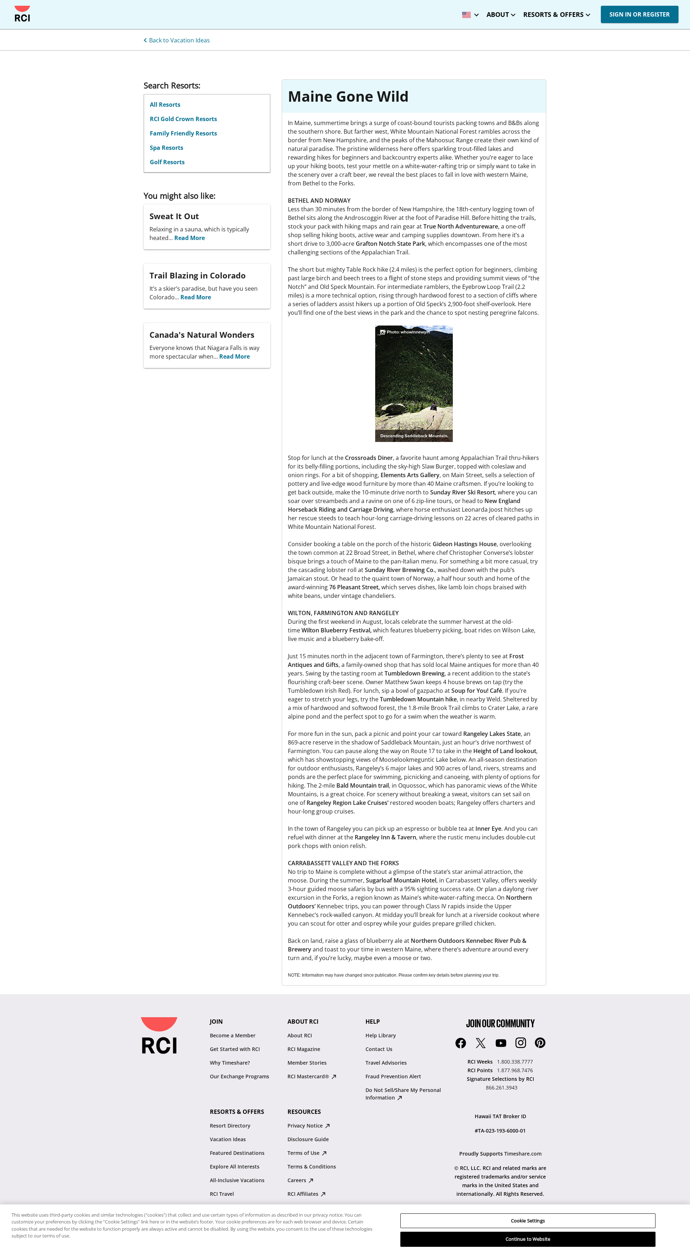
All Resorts (165, 105)
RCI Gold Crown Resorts (183, 119)
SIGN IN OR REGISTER (640, 14)
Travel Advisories (386, 1062)
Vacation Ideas (228, 1139)
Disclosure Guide (308, 1139)
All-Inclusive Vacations (237, 1180)
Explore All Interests (234, 1166)
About (498, 14)
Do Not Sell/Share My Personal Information (403, 1094)
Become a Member (233, 1035)
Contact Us (378, 1049)
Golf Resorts (167, 162)
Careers (298, 1180)
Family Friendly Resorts (183, 133)
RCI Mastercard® (309, 1076)
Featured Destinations (237, 1152)
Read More (189, 238)
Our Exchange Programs (239, 1076)
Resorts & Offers (553, 14)
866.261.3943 (502, 1087)
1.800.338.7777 (515, 1061)
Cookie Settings (528, 1220)
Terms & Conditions (312, 1166)
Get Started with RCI (235, 1049)
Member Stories (307, 1062)
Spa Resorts (166, 148)
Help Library (380, 1035)
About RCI (300, 1035)
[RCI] (22, 14)
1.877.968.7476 (515, 1070)
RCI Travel (222, 1193)
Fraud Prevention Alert (393, 1076)
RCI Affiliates (304, 1193)
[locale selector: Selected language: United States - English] (468, 12)
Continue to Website (528, 1239)
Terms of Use (304, 1152)
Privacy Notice (306, 1125)
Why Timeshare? (230, 1062)
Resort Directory (230, 1125)
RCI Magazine (304, 1049)
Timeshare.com (523, 1153)
